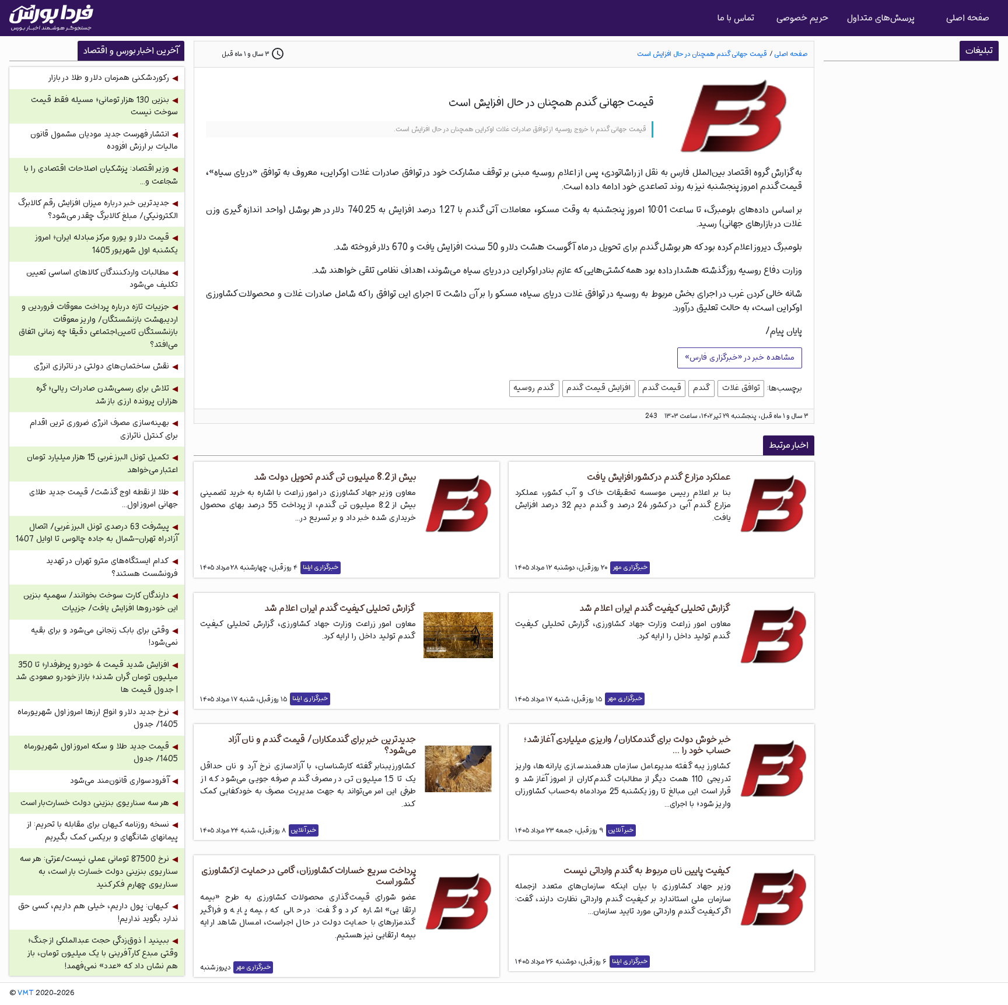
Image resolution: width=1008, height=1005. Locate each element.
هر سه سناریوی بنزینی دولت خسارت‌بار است (94, 803)
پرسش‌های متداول (881, 17)
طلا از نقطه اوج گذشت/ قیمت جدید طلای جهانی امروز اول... (103, 499)
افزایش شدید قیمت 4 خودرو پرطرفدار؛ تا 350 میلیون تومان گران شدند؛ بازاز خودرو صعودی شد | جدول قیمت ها (97, 677)
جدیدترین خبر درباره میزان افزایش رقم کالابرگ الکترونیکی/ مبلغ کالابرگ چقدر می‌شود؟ (98, 209)
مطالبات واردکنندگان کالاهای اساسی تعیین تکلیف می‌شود (102, 279)
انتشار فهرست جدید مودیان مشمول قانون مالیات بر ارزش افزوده (104, 141)
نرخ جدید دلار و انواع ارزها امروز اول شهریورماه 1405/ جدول (98, 718)
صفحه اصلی (967, 17)
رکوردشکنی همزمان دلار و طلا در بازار (108, 78)
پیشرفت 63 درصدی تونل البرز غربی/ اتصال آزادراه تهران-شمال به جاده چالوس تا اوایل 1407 (97, 533)
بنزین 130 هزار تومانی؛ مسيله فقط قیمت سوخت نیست (104, 106)
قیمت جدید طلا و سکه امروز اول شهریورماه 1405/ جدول (101, 753)
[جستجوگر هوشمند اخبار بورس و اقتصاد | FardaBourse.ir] (51, 18)
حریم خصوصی (802, 17)
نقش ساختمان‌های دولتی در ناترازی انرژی (101, 366)
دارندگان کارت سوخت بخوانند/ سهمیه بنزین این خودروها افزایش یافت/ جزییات (100, 602)
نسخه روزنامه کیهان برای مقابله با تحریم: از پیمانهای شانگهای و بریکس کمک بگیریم (103, 831)
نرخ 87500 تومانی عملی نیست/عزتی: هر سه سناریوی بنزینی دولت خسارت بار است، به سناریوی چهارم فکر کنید (99, 871)
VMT (26, 993)
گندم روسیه (534, 387)
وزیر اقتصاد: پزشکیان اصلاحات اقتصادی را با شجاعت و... (101, 175)
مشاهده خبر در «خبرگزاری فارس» (739, 357)
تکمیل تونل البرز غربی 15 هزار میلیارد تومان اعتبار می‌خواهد (102, 464)
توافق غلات (741, 387)
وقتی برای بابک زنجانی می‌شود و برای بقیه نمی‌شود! (104, 637)
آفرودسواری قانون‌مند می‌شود (119, 781)
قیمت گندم (661, 387)
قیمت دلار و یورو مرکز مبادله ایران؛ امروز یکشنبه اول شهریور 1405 (107, 244)
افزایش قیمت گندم (598, 387)
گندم (701, 387)
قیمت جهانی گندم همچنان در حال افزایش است (701, 53)
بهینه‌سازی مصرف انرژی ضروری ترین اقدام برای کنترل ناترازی (104, 429)
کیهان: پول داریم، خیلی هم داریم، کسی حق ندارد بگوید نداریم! (98, 912)
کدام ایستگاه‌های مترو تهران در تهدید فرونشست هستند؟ (112, 567)
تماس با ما (736, 17)
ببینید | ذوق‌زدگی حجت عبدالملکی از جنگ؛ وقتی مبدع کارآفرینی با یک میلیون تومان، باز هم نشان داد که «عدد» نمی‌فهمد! (103, 953)
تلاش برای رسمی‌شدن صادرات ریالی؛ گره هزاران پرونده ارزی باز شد (107, 395)
